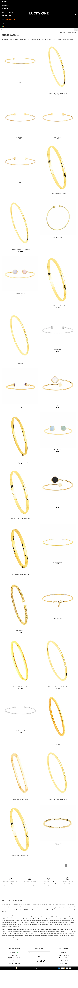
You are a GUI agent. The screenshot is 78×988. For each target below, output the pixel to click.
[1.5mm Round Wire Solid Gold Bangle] (57, 44)
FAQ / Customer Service (14, 958)
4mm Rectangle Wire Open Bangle (20, 462)
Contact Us (14, 955)
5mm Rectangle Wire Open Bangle (20, 574)
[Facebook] (34, 961)
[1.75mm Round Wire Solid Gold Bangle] (19, 200)
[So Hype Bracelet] (58, 200)
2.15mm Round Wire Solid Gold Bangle (57, 686)
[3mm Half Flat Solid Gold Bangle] (57, 144)
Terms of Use (63, 960)
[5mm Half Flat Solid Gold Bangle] (19, 806)
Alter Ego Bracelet (20, 730)
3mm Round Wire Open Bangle (57, 743)
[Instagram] (41, 961)
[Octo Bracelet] (58, 313)
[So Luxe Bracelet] (20, 144)
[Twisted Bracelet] (58, 806)
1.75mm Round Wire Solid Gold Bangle (20, 249)
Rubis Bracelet (20, 405)
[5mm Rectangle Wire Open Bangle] (19, 525)
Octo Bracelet (57, 349)
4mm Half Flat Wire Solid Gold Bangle (20, 518)
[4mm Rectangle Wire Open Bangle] (19, 413)
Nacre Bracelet (57, 405)
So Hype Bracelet (57, 237)
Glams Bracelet (58, 618)
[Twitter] (37, 961)
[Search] (76, 29)
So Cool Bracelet (58, 137)
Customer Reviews (63, 955)
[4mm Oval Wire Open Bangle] (19, 637)
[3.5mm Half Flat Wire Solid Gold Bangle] (57, 256)
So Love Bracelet (20, 137)
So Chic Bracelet (20, 81)
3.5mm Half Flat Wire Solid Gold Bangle (58, 305)
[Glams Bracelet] (58, 581)
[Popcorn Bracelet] (19, 581)
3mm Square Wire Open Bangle (20, 799)
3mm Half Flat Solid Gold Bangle (58, 193)
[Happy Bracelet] (58, 413)
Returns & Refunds (14, 963)
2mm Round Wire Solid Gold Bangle (20, 362)
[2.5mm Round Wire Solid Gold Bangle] (57, 750)
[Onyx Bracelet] (58, 469)
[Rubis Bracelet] (20, 369)
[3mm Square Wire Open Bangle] (19, 750)
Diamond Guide (63, 958)
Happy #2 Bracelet (20, 293)
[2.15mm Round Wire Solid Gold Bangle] (57, 637)
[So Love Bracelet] (20, 100)
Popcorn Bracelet (20, 630)
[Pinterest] (44, 961)
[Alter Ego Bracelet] (20, 694)
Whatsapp (13, 952)
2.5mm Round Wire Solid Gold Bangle (58, 799)
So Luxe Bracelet (20, 181)
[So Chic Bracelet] (20, 44)
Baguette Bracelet (57, 562)
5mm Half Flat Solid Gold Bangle (20, 855)
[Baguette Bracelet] (58, 525)
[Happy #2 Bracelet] (20, 256)
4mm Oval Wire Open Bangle (20, 686)
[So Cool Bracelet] (58, 100)
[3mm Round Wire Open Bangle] (57, 694)
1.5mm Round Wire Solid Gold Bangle (58, 93)
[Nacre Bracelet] (58, 369)
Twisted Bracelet (57, 843)
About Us (63, 952)
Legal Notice (63, 963)
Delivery (14, 960)
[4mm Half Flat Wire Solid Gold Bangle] (19, 469)
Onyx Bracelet (57, 506)
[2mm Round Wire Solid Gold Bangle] (19, 313)
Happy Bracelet (58, 449)
